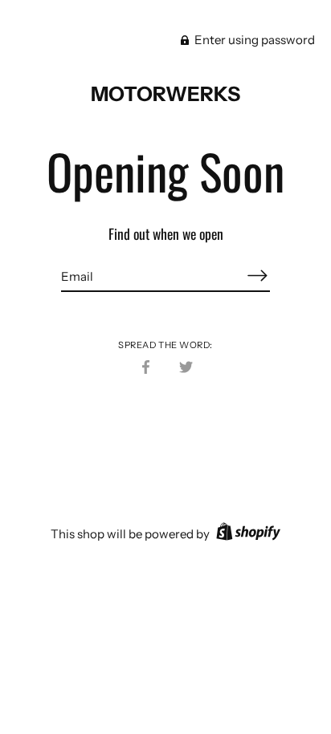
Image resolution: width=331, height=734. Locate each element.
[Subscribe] (257, 275)
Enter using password (253, 39)
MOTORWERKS (165, 94)
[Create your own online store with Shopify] (246, 533)
